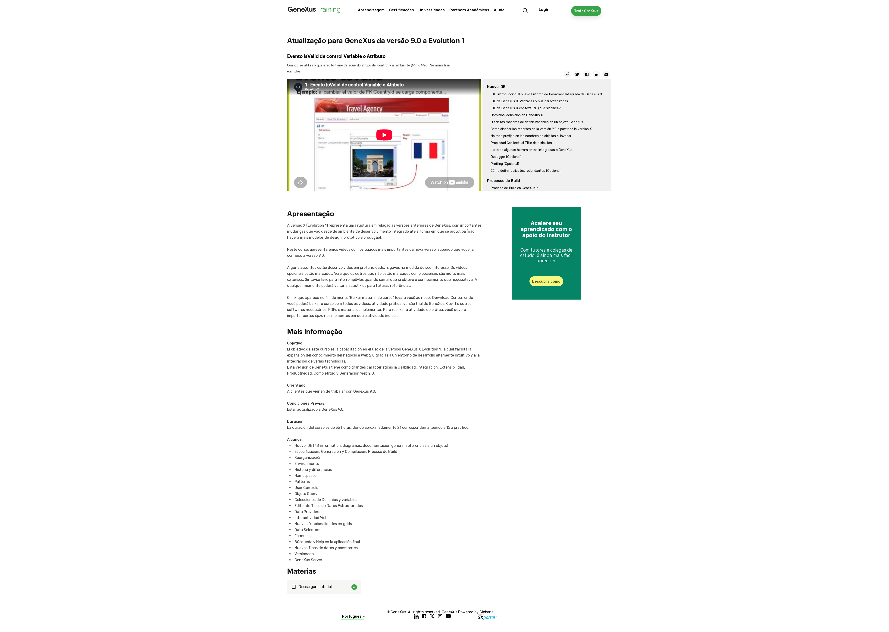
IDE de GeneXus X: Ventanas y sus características (529, 101)
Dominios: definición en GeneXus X (517, 115)
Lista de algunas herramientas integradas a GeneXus (531, 150)
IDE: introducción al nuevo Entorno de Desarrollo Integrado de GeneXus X (546, 94)
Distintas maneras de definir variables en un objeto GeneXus (537, 122)
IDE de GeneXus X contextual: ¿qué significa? (526, 108)
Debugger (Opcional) (506, 157)
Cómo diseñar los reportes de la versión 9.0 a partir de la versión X (541, 129)
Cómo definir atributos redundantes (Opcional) (526, 171)
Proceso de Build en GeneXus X (514, 188)
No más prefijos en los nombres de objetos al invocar (531, 136)
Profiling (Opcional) (505, 164)
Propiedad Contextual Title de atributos (521, 143)
